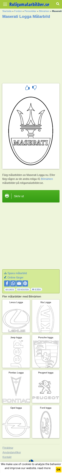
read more (44, 468)
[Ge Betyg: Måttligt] (34, 88)
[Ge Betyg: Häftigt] (27, 88)
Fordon (18, 11)
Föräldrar (7, 447)
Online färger (15, 277)
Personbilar (30, 11)
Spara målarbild (17, 273)
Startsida (7, 11)
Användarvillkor (11, 452)
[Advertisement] (31, 50)
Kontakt (6, 457)
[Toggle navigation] (5, 4)
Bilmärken (44, 11)
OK (59, 469)
